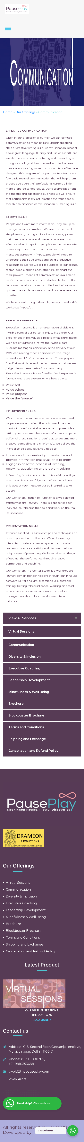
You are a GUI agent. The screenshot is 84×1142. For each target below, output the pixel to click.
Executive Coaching (24, 668)
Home (8, 112)
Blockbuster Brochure (26, 715)
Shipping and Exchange (27, 739)
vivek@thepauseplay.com (29, 1071)
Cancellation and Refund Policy (33, 751)
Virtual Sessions (21, 631)
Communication (21, 645)
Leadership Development (29, 680)
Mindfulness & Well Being (28, 692)
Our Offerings (25, 112)
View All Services (22, 618)
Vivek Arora (17, 1079)
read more (41, 1020)
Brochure (16, 704)
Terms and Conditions (26, 727)
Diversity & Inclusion (24, 656)
